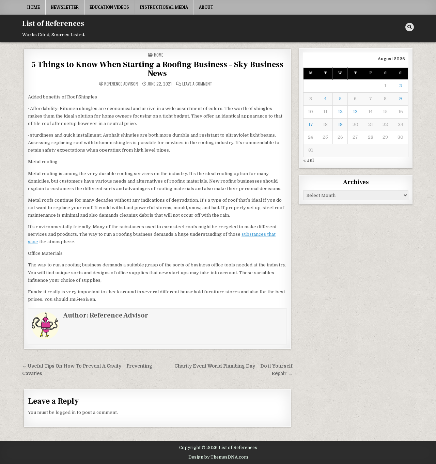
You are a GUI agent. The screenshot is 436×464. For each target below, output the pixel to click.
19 (340, 124)
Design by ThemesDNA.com (218, 457)
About (206, 7)
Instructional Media (164, 7)
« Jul (308, 160)
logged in (66, 412)
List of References (53, 23)
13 (355, 111)
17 (310, 124)
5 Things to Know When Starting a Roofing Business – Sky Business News (157, 69)
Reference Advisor (121, 84)
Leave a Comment (197, 84)
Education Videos (109, 7)
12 (340, 111)
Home (33, 7)
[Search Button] (409, 27)
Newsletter (65, 7)
